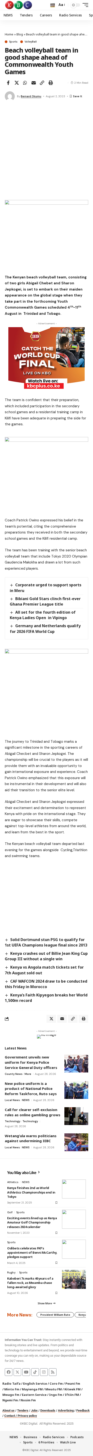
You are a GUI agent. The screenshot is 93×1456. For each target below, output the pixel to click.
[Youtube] (26, 1372)
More (28, 1074)
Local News (12, 1100)
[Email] (33, 83)
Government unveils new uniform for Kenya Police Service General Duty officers (31, 1062)
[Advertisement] (46, 151)
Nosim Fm (28, 1400)
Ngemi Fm (10, 1400)
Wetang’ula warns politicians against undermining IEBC (31, 1138)
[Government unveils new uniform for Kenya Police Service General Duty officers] (76, 1064)
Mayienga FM (32, 1389)
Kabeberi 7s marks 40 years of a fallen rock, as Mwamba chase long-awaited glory (30, 1282)
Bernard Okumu (31, 96)
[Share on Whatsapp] (25, 83)
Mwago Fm (10, 1395)
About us (8, 1410)
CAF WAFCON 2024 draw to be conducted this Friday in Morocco (46, 984)
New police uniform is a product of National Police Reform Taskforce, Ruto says (31, 1088)
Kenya (82, 1314)
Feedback (83, 1410)
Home (9, 34)
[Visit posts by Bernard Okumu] (10, 96)
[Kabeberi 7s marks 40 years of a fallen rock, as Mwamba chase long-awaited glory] (74, 1279)
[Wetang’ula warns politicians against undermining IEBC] (76, 1142)
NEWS (26, 1100)
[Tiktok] (35, 1372)
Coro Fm (56, 1383)
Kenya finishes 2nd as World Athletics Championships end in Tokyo (31, 1192)
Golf (10, 1212)
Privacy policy (27, 1415)
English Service (35, 1383)
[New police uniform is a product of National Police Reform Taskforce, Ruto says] (76, 1090)
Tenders (22, 1410)
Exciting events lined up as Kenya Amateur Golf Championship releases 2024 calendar (32, 1222)
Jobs (34, 1410)
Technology (12, 1121)
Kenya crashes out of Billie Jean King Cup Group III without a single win (46, 956)
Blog (19, 34)
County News (13, 1074)
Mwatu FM (53, 1389)
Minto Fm (11, 1389)
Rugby (11, 1272)
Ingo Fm (55, 1395)
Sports (13, 41)
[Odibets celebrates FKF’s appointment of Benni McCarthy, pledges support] (74, 1249)
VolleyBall (31, 41)
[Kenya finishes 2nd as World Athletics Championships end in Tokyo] (74, 1189)
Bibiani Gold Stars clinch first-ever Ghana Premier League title (45, 601)
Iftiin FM (72, 1395)
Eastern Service (34, 1395)
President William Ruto (55, 1314)
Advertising (66, 1410)
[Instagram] (44, 1372)
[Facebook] (8, 1372)
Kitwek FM (72, 1389)
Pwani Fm (72, 1383)
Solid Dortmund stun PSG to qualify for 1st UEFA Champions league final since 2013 (46, 942)
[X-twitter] (17, 1372)
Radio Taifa (11, 1383)
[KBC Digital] (19, 5)
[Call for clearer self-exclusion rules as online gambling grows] (76, 1116)
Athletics (12, 1182)
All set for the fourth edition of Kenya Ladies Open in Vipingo (43, 615)
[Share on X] (16, 83)
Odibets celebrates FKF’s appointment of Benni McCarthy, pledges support (32, 1252)
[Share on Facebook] (8, 83)
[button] (52, 5)
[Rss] (53, 1372)
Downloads (47, 1410)
